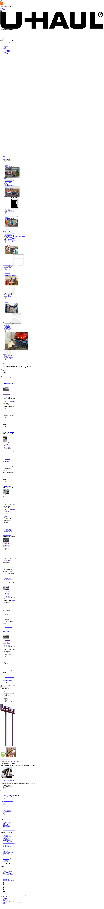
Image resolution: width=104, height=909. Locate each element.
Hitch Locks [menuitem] (7, 330)
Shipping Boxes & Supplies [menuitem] (10, 269)
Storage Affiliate (6, 879)
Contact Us (5, 809)
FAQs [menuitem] (6, 165)
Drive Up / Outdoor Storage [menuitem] (10, 240)
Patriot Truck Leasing (7, 844)
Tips (4, 813)
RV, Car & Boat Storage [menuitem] (10, 238)
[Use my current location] (7, 685)
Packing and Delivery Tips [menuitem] (11, 216)
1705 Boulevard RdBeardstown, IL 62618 (7, 445)
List (6, 372)
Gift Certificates (6, 845)
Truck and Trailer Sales (9, 677)
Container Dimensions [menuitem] (9, 218)
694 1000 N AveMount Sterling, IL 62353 (8, 497)
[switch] (52, 373)
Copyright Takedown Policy (8, 901)
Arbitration (5, 898)
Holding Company (8, 852)
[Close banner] (1, 1)
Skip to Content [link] (3, 9)
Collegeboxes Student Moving (9, 843)
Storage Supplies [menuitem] (8, 245)
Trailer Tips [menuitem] (7, 164)
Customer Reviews (6, 817)
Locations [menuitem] (6, 46)
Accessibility (5, 815)
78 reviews (13, 401)
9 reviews (13, 600)
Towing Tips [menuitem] (7, 183)
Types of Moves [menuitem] (8, 299)
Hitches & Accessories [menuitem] (9, 166)
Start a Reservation (8, 181)
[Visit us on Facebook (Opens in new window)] (3, 883)
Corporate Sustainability (7, 854)
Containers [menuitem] (7, 209)
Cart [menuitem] (5, 47)
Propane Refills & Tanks (7, 841)
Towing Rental (6, 825)
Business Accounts (6, 835)
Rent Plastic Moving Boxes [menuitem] (10, 275)
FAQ (4, 814)
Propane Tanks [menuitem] (8, 360)
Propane (8, 354)
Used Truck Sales (6, 838)
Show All (5, 413)
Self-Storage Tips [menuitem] (8, 243)
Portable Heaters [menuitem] (8, 359)
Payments (5, 812)
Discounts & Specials (7, 846)
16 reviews (13, 451)
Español (4, 804)
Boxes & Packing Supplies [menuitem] (8, 265)
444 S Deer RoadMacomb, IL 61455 (6, 594)
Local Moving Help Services (7, 780)
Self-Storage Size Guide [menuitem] (9, 239)
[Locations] (5, 39)
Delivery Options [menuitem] (8, 212)
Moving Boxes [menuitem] (8, 267)
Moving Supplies (8, 428)
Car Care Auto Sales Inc (9, 582)
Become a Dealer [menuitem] (6, 44)
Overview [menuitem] (7, 295)
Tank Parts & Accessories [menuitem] (10, 361)
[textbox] (13, 685)
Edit (1, 369)
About (5, 851)
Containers (14, 209)
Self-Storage (7, 691)
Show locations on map (4, 370)
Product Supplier (6, 872)
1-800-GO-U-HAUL (7, 795)
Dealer (4, 868)
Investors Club (7, 856)
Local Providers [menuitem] (8, 296)
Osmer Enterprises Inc (8, 432)
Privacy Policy (5, 899)
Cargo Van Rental (6, 823)
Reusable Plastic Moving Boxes (9, 830)
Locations (6, 903)
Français (4, 803)
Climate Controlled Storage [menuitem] (10, 237)
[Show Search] (3, 39)
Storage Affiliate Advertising (8, 880)
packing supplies (17, 761)
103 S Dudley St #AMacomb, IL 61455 (7, 546)
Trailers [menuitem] (4, 159)
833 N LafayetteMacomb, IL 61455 (6, 643)
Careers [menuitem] (4, 43)
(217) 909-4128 (8, 447)
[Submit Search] (13, 40)
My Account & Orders (7, 811)
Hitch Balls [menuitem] (7, 329)
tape (11, 761)
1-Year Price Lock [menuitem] (6, 42)
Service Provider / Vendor (8, 873)
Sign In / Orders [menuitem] (6, 48)
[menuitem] (54, 181)
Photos (7, 392)
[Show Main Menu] (1, 11)
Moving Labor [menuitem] (6, 293)
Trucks (6, 690)
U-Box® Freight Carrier (7, 869)
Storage (7, 231)
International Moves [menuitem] (9, 214)
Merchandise (5, 861)
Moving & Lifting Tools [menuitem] (9, 271)
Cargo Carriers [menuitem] (8, 328)
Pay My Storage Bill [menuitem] (9, 241)
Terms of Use (5, 900)
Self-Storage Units (6, 828)
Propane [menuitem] (4, 354)
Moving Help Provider (7, 871)
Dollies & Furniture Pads (7, 826)
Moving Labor (11, 293)
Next (4, 680)
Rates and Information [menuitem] (9, 211)
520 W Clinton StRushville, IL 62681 (6, 395)
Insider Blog (7, 858)
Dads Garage (6, 631)
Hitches (6, 698)
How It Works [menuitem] (8, 297)
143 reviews (13, 649)
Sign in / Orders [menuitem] (7, 50)
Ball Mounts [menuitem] (7, 326)
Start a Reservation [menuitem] (8, 161)
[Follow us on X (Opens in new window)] (3, 890)
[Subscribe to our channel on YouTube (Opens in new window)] (4, 891)
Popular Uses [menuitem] (7, 213)
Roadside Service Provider (8, 874)
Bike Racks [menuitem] (7, 327)
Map (6, 374)
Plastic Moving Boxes (9, 701)
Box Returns (7, 699)
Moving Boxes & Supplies (8, 839)
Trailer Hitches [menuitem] (8, 325)
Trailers (7, 159)
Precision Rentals (7, 486)
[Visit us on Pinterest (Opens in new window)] (3, 886)
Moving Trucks (8, 426)
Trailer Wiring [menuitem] (8, 331)
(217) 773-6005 (8, 499)
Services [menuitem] (6, 298)
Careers (4, 855)
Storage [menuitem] (4, 231)
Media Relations (6, 859)
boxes (9, 761)
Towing (4, 178)
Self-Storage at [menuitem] (9, 235)
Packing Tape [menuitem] (7, 273)
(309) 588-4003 (8, 645)
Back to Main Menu (9, 160)
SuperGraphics (6, 860)
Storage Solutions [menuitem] (8, 274)
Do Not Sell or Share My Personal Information (12, 902)
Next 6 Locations (8, 680)
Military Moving (6, 853)
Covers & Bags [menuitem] (8, 270)
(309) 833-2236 (8, 548)
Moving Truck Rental (7, 822)
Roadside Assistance (7, 810)
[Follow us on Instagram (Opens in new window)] (3, 885)
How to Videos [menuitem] (8, 162)
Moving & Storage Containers (10, 827)
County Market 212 (8, 383)
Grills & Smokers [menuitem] (8, 358)
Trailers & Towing (8, 427)
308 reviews (13, 552)
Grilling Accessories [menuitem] (9, 357)
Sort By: (2, 379)
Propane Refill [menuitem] (8, 356)
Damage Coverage (6, 840)
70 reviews (13, 504)
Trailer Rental (5, 824)
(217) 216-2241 (8, 397)
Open (1, 8)
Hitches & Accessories (16, 322)
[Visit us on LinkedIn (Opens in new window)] (3, 888)
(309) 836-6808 (8, 596)
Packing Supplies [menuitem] (8, 268)
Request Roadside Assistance (7, 801)
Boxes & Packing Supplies (18, 265)
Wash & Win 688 (7, 535)
